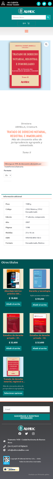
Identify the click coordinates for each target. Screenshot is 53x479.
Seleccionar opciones (13, 393)
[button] (26, 31)
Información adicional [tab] (12, 196)
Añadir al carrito (13, 304)
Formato (7, 170)
